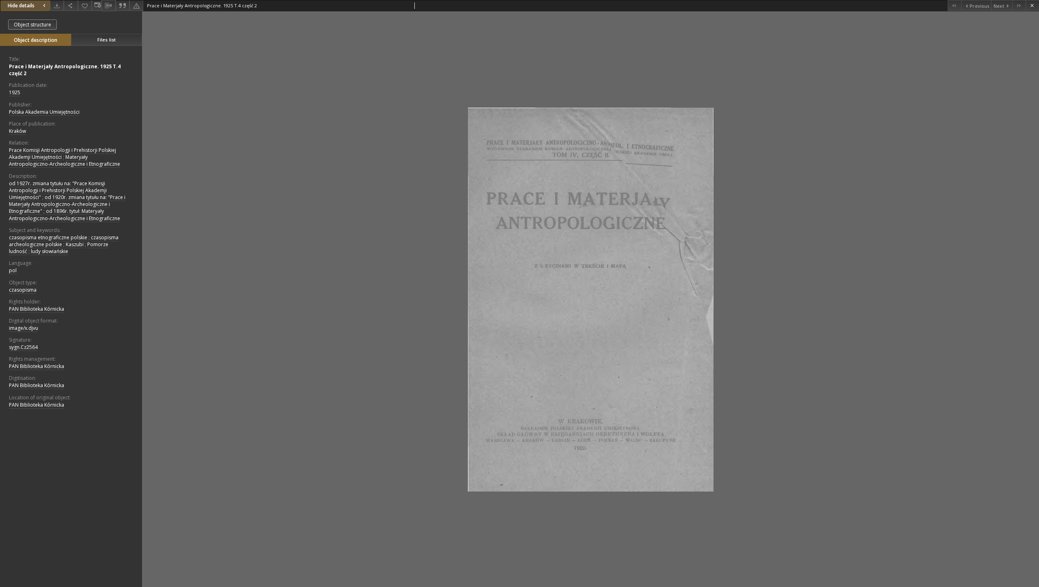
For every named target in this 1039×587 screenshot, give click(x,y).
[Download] (57, 5)
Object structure (32, 24)
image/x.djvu (23, 328)
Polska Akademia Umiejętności (44, 111)
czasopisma (23, 289)
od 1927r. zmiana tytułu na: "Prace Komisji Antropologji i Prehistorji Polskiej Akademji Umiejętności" (58, 190)
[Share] (71, 5)
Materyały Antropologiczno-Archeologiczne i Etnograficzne (64, 160)
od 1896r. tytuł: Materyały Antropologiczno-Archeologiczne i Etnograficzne (64, 214)
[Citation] (122, 5)
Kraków (17, 131)
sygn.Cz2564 (23, 347)
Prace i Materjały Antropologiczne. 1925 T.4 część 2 (65, 70)
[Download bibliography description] (108, 5)
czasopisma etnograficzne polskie (48, 237)
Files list (106, 40)
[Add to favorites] (85, 5)
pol (13, 270)
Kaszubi (75, 244)
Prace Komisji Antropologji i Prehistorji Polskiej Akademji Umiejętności (62, 153)
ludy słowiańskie (49, 251)
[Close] (1032, 5)
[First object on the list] (954, 5)
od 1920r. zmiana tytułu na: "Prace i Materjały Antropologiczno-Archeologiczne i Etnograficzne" (67, 204)
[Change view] (96, 5)
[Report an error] (136, 5)
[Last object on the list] (1019, 5)
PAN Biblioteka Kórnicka (36, 308)
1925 (14, 92)
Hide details (21, 5)
